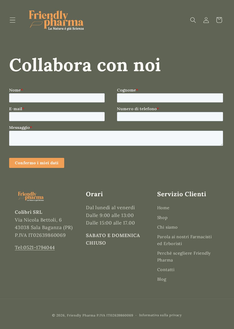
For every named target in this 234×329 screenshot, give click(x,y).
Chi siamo (167, 227)
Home (163, 207)
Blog (161, 279)
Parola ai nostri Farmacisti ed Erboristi (184, 240)
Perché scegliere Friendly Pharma (184, 256)
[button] (12, 19)
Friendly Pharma (81, 315)
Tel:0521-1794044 (35, 247)
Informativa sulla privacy (160, 315)
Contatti (166, 269)
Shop (162, 217)
